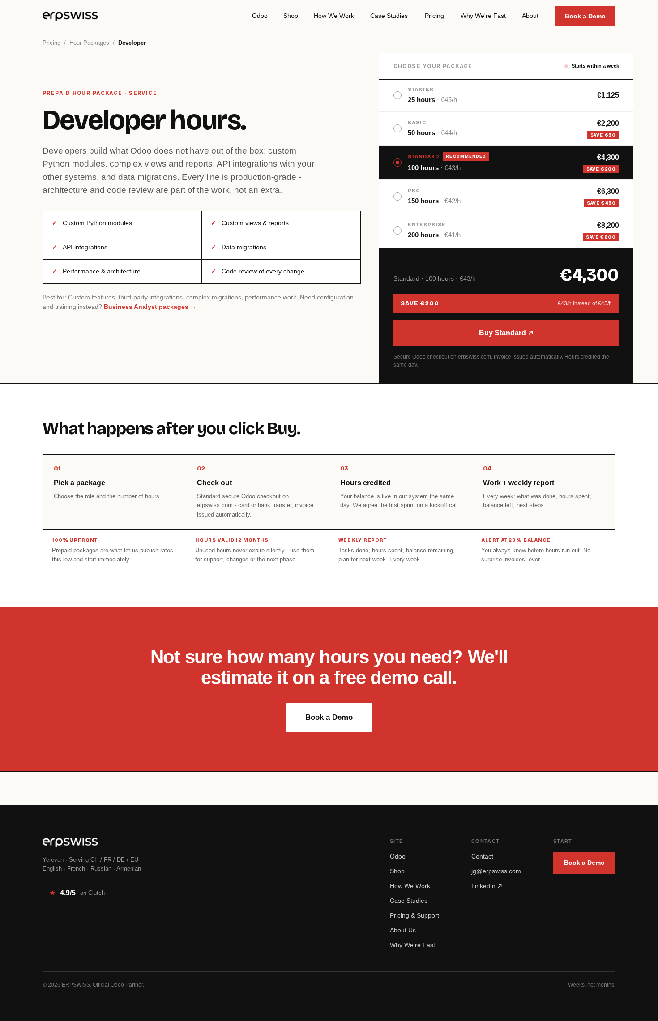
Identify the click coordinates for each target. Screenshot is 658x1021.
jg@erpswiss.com (496, 871)
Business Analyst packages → (150, 306)
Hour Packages (89, 42)
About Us (403, 930)
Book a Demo (585, 16)
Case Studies (408, 900)
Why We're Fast (412, 944)
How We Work (410, 885)
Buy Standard (503, 333)
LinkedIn (484, 885)
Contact (482, 856)
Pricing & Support (414, 915)
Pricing (51, 42)
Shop (397, 871)
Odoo (398, 856)
